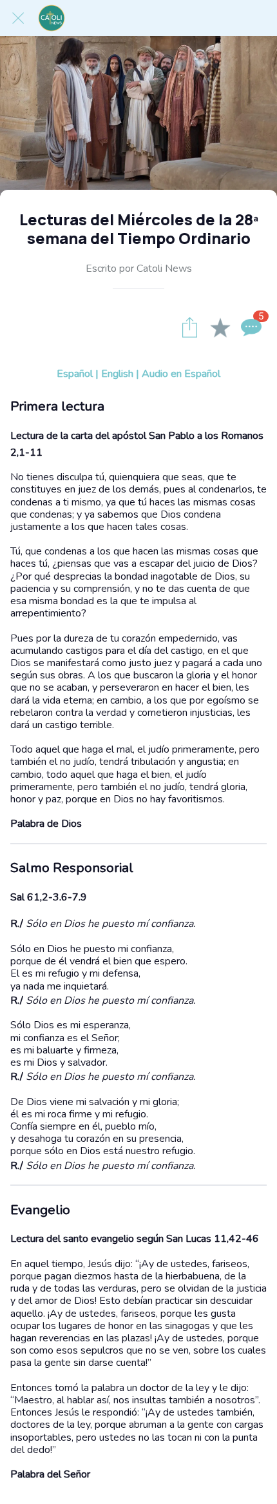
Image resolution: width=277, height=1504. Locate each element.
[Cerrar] (18, 18)
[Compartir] (189, 327)
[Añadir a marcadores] (220, 327)
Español (75, 374)
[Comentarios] (251, 327)
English (117, 374)
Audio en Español (181, 374)
